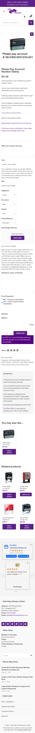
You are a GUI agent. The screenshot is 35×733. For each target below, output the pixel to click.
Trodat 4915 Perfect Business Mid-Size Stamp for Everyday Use (15, 668)
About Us (4, 716)
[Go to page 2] (17, 591)
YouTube (21, 624)
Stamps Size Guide (7, 706)
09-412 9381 (11, 613)
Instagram (8, 624)
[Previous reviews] (3, 575)
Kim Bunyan (17, 587)
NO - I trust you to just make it (13, 299)
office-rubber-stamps (22, 365)
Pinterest (25, 624)
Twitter (12, 624)
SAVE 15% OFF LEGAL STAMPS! (17, 2)
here (29, 405)
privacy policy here (24, 730)
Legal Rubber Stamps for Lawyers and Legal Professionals (15, 687)
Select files (18, 238)
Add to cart (20, 333)
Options (4, 318)
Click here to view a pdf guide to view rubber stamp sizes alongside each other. (16, 129)
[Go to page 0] (14, 591)
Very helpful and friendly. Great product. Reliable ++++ (17, 573)
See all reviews (11, 556)
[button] (32, 34)
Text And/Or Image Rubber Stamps (23, 362)
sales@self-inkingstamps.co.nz (17, 615)
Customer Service (7, 711)
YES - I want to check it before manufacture (13, 303)
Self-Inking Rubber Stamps (17, 360)
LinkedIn (17, 624)
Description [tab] (7, 374)
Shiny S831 (11, 408)
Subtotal (4, 314)
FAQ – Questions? (7, 702)
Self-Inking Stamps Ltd (18, 548)
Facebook (3, 624)
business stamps (10, 365)
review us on (23, 556)
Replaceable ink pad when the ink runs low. (16, 123)
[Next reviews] (32, 575)
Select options (9, 452)
